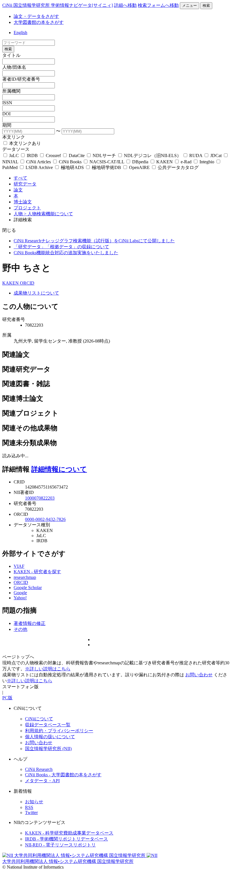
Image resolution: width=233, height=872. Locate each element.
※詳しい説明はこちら (47, 668)
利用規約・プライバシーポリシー (59, 730)
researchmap (25, 577)
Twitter (31, 812)
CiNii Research (39, 769)
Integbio (206, 161)
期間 (6, 125)
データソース (16, 149)
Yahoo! (20, 597)
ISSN (7, 102)
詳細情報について (59, 469)
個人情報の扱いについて (50, 736)
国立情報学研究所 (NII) (48, 748)
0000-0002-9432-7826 (45, 519)
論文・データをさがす (36, 16)
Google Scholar (28, 587)
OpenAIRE (139, 167)
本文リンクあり (24, 143)
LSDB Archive (39, 167)
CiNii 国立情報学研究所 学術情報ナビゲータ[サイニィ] (57, 5)
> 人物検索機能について (48, 213)
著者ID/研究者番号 (21, 79)
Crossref (53, 155)
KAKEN (164, 161)
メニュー (189, 5)
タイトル (11, 55)
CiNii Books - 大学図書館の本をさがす (63, 774)
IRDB (32, 155)
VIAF (19, 566)
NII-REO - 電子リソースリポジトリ (60, 844)
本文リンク (13, 137)
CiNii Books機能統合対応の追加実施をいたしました (66, 252)
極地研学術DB (106, 167)
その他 (20, 629)
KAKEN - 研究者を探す (37, 571)
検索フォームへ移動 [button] (158, 5)
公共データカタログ (178, 167)
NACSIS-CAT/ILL (106, 161)
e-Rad (186, 161)
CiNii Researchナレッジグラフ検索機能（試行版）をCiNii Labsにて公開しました (94, 240)
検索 (206, 5)
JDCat (216, 155)
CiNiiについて (39, 718)
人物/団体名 (14, 67)
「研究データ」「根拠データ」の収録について (61, 246)
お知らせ (34, 801)
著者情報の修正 (29, 623)
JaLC (14, 155)
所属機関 (11, 91)
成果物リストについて (36, 293)
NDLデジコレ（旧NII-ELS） (152, 155)
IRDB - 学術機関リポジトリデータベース (66, 838)
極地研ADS (72, 167)
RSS (29, 807)
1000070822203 (40, 498)
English (20, 32)
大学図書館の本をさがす (39, 22)
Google (20, 592)
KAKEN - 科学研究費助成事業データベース (69, 833)
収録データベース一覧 (47, 724)
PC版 (7, 697)
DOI (6, 113)
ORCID (27, 283)
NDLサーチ (104, 155)
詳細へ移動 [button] (125, 5)
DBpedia (140, 161)
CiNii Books (70, 161)
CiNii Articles (38, 161)
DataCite (77, 155)
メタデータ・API (42, 780)
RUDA (195, 155)
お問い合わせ (199, 674)
